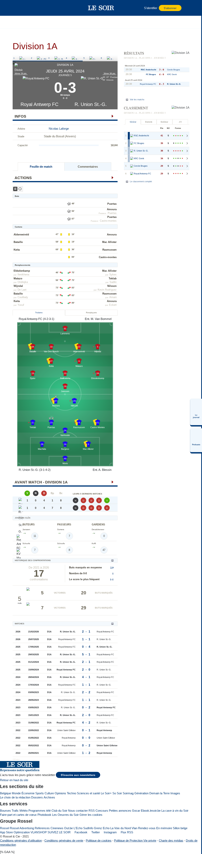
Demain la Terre (159, 793)
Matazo (18, 278)
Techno (71, 793)
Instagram (110, 832)
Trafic (15, 810)
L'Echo (78, 828)
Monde (16, 793)
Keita (17, 249)
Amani (113, 297)
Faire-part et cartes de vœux (18, 814)
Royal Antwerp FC (39, 104)
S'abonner (170, 8)
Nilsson (112, 285)
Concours (101, 810)
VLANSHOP (39, 832)
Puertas (112, 203)
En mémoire (164, 828)
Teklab (113, 278)
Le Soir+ (106, 793)
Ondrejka (23, 282)
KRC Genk (172, 74)
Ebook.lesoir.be (151, 810)
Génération (141, 793)
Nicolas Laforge (59, 128)
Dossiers (37, 797)
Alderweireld (21, 234)
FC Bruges (151, 74)
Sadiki (113, 282)
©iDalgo (16, 759)
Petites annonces (120, 810)
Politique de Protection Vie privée (135, 840)
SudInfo (88, 828)
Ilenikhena (23, 274)
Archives (49, 797)
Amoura (112, 209)
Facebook (80, 832)
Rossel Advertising (22, 828)
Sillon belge (180, 828)
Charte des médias (171, 840)
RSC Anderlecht (148, 70)
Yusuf (21, 304)
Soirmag (128, 793)
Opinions (60, 793)
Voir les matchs (137, 99)
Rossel (4, 828)
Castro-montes (108, 220)
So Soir (117, 793)
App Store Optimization (15, 832)
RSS (92, 810)
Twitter (95, 832)
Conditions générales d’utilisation (21, 840)
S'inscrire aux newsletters (78, 775)
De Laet (22, 289)
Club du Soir (59, 810)
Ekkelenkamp (22, 270)
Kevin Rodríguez (107, 289)
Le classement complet (141, 181)
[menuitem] (196, 412)
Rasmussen (109, 249)
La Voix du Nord (120, 828)
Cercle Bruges (173, 70)
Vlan (134, 828)
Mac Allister (109, 242)
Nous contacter (78, 810)
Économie (28, 793)
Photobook (44, 814)
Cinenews (56, 828)
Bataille (18, 242)
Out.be (68, 828)
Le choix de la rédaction (15, 797)
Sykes (113, 274)
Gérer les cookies (90, 814)
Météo (24, 810)
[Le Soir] (101, 8)
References (42, 828)
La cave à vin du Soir (174, 810)
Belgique (5, 793)
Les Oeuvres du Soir (65, 814)
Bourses (5, 810)
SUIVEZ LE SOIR (59, 832)
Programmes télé (39, 810)
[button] (25, 8)
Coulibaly (23, 297)
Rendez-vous (146, 828)
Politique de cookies (98, 840)
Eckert (113, 304)
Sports (39, 793)
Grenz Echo (101, 828)
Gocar (136, 810)
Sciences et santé (88, 793)
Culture (49, 793)
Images (175, 793)
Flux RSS (126, 832)
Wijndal (18, 285)
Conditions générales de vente (63, 840)
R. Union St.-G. (91, 104)
